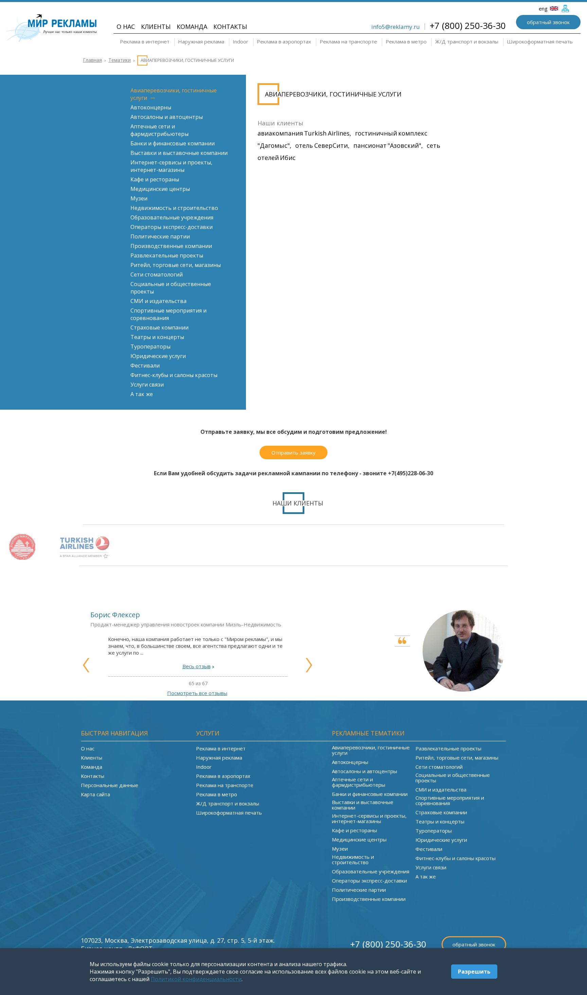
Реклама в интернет (145, 41)
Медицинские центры (160, 189)
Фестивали (145, 365)
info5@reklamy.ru (395, 27)
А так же (141, 394)
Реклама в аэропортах (284, 41)
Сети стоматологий (156, 274)
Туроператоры (150, 346)
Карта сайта (95, 794)
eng (544, 8)
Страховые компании (159, 327)
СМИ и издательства (158, 301)
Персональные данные (109, 785)
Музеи (138, 198)
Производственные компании (171, 246)
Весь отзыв (196, 666)
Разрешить (474, 971)
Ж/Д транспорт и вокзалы (466, 41)
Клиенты (156, 26)
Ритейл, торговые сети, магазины (175, 265)
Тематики (119, 60)
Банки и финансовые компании (172, 143)
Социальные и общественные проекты (452, 777)
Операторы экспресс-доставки (171, 227)
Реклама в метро (406, 41)
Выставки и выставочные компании (179, 153)
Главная (92, 60)
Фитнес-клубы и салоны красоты (173, 375)
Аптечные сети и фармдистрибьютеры (159, 130)
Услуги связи (147, 384)
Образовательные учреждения (171, 217)
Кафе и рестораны (154, 179)
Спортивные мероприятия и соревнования (168, 314)
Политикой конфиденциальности (196, 979)
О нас (126, 26)
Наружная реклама (201, 41)
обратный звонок (548, 22)
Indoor (240, 41)
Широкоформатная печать (540, 41)
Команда (192, 26)
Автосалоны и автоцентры (166, 117)
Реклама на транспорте (348, 41)
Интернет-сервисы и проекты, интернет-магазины (171, 166)
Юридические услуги (158, 356)
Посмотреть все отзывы (197, 693)
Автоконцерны (150, 107)
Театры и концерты (157, 337)
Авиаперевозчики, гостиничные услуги (371, 750)
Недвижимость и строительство (174, 208)
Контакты (230, 26)
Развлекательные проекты (166, 255)
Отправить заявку (293, 452)
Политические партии (160, 236)
